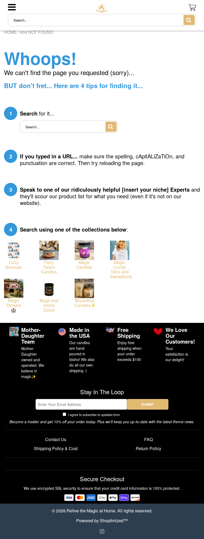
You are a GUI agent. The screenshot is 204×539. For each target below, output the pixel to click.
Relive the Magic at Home (91, 511)
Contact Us (55, 439)
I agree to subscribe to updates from (104, 414)
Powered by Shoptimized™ (102, 520)
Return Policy (148, 448)
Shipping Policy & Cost (56, 448)
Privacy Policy (131, 414)
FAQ (148, 439)
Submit (147, 404)
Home (10, 32)
